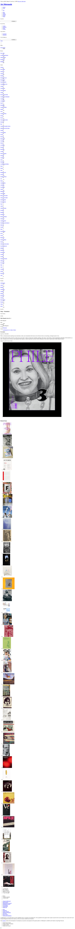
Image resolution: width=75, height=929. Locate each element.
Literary (1, 67)
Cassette (2, 256)
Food (1, 203)
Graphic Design (3, 113)
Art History (2, 145)
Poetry (1, 103)
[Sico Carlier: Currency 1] (7, 862)
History (1, 142)
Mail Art (2, 224)
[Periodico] (7, 481)
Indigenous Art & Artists (4, 128)
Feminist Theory (3, 176)
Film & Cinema (3, 81)
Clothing (2, 291)
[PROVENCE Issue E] (7, 672)
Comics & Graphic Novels (5, 126)
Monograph (2, 138)
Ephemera (2, 161)
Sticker (1, 271)
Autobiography (3, 220)
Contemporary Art (3, 84)
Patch (1, 166)
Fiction (1, 134)
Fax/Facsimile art (3, 245)
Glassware (2, 218)
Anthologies (2, 283)
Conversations (3, 132)
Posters (1, 301)
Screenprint (2, 252)
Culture (1, 92)
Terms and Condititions (7, 915)
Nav (3, 10)
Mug (1, 264)
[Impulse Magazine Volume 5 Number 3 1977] (7, 791)
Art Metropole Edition (4, 163)
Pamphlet (2, 212)
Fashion (1, 130)
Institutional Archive (6, 904)
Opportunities (5, 906)
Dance (1, 168)
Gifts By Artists (3, 208)
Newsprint (2, 262)
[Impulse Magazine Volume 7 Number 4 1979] (9, 827)
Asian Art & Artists (4, 197)
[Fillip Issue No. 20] (7, 839)
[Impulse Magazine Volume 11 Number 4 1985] (9, 684)
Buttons (1, 287)
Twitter (4, 26)
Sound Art (2, 71)
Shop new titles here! (22, 1)
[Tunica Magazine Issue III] (8, 457)
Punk (1, 229)
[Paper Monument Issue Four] (7, 648)
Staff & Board (5, 902)
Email (4, 28)
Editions (2, 293)
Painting (2, 75)
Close (1, 40)
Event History (5, 905)
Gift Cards (5, 913)
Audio (1, 206)
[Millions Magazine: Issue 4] (6, 696)
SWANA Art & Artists (4, 243)
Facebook (4, 27)
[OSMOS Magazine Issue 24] (7, 624)
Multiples (2, 61)
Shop (4, 12)
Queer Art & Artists (4, 119)
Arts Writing (2, 193)
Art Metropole (6, 4)
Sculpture (2, 140)
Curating (2, 254)
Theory (1, 189)
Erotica (1, 241)
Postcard (2, 147)
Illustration (2, 105)
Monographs (2, 299)
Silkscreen (2, 260)
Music (1, 180)
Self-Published (3, 199)
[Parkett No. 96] (7, 505)
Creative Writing (3, 107)
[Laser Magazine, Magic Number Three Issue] (7, 529)
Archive (4, 14)
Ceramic (2, 151)
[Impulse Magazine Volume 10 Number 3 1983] (9, 886)
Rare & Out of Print (4, 94)
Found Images (3, 90)
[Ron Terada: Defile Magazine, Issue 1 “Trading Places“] (9, 588)
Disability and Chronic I (4, 222)
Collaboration (3, 182)
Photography (2, 79)
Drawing (2, 136)
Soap (1, 170)
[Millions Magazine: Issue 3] (6, 565)
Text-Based (2, 187)
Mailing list (5, 907)
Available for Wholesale (4, 96)
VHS (1, 275)
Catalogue (2, 157)
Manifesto (2, 250)
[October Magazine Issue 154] (7, 469)
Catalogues (2, 289)
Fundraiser (2, 214)
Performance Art (3, 77)
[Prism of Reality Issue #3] (7, 576)
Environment (2, 231)
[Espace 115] (7, 517)
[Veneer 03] (6, 815)
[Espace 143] (7, 767)
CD (1, 178)
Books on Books (3, 216)
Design (1, 115)
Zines (1, 159)
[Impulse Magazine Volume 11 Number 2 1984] (9, 803)
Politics (1, 109)
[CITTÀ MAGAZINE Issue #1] (7, 553)
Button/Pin (2, 191)
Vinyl (1, 111)
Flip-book (2, 273)
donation (4, 920)
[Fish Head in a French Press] (6, 779)
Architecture (2, 100)
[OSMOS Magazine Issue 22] (7, 541)
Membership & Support (7, 903)
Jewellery (2, 210)
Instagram (4, 34)
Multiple (2, 248)
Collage (1, 86)
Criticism (2, 73)
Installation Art (3, 172)
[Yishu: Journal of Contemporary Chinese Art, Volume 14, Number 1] (6, 755)
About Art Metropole (7, 901)
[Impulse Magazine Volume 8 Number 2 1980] (9, 743)
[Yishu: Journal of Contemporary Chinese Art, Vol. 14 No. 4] (6, 850)
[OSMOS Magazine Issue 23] (7, 600)
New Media (2, 69)
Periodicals (2, 59)
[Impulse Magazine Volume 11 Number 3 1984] (9, 731)
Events (4, 15)
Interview (2, 121)
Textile (1, 227)
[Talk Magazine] (7, 660)
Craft (1, 267)
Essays (1, 117)
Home (4, 16)
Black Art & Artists (4, 195)
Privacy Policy (5, 914)
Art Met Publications (4, 55)
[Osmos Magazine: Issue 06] (7, 445)
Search (4, 7)
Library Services (6, 911)
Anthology (2, 185)
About (4, 13)
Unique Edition (3, 239)
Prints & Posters (3, 153)
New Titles (2, 53)
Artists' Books (3, 57)
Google (4, 29)
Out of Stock (2, 47)
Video (1, 304)
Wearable (2, 155)
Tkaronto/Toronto (3, 258)
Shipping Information (7, 912)
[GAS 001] (7, 719)
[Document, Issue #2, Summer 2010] (6, 612)
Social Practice (3, 201)
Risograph (2, 149)
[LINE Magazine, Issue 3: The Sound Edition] (9, 874)
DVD (1, 233)
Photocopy (2, 237)
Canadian (2, 98)
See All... (2, 278)
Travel (1, 235)
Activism (2, 174)
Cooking (2, 269)
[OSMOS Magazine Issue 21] (9, 636)
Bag (1, 124)
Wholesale (5, 910)
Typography (2, 88)
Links (4, 8)
